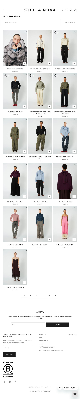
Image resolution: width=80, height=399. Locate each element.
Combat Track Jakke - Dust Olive (15, 157)
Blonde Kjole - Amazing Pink (64, 244)
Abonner (58, 325)
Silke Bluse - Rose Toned (15, 244)
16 (49, 296)
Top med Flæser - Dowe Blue (64, 157)
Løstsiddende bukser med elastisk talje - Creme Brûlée (40, 112)
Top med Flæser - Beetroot (15, 201)
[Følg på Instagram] (10, 382)
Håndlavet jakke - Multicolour (40, 69)
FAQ (40, 338)
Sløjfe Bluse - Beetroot (65, 201)
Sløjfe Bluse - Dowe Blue (40, 201)
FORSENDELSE (43, 341)
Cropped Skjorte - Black (15, 112)
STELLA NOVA (73, 334)
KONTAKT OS (43, 334)
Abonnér (9, 354)
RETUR (41, 344)
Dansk (47, 387)
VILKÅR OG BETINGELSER (46, 347)
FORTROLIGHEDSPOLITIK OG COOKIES (50, 350)
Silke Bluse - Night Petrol (40, 244)
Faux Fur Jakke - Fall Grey (15, 69)
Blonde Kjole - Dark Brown (15, 287)
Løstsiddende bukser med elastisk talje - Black (64, 112)
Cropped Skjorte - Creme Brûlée (65, 69)
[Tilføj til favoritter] (25, 31)
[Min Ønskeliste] (66, 10)
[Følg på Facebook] (4, 382)
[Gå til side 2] (55, 296)
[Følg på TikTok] (15, 382)
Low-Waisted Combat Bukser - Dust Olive (40, 157)
